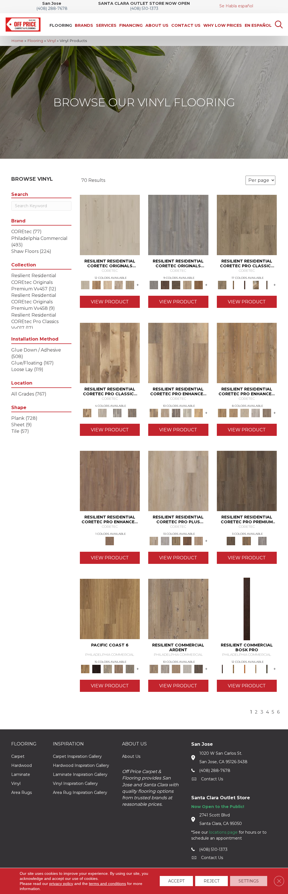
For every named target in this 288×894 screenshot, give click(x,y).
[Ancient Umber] (233, 668)
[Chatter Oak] (176, 668)
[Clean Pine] (187, 668)
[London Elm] (267, 412)
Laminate (20, 774)
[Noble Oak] (187, 284)
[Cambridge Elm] (187, 412)
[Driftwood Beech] (256, 668)
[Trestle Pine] (262, 540)
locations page (223, 832)
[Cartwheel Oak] (256, 284)
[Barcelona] (96, 668)
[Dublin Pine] (256, 412)
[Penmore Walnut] (198, 284)
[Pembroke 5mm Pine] (110, 480)
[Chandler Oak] (267, 284)
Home (17, 40)
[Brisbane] (107, 668)
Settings (248, 881)
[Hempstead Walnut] (165, 284)
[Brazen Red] (244, 668)
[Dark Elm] (198, 668)
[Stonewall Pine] (247, 540)
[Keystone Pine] (176, 284)
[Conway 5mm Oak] (165, 540)
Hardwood (21, 765)
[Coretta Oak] (96, 284)
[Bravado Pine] (178, 224)
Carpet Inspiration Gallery (77, 756)
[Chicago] (130, 668)
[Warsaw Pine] (117, 412)
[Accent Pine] (178, 608)
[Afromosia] (247, 608)
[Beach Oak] (165, 668)
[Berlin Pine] (247, 352)
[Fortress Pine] (247, 480)
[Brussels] (119, 668)
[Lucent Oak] (198, 540)
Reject (211, 881)
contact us (212, 779)
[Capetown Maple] (244, 412)
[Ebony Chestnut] (267, 668)
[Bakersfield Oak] (247, 224)
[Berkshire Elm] (176, 412)
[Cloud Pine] (110, 224)
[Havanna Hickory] (110, 352)
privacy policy (61, 883)
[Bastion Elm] (178, 352)
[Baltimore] (110, 608)
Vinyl (51, 40)
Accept (176, 881)
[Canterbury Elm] (198, 412)
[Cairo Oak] (233, 412)
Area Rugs (21, 792)
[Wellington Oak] (132, 412)
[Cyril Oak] (107, 284)
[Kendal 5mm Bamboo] (187, 540)
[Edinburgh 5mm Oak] (176, 540)
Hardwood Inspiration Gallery (81, 765)
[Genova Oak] (130, 284)
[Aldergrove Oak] (178, 480)
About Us (131, 756)
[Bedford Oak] (165, 412)
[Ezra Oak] (119, 284)
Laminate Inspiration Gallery (80, 774)
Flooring (35, 40)
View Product (110, 301)
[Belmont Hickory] (233, 284)
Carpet (17, 756)
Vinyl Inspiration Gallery (75, 783)
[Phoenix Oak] (102, 412)
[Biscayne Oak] (244, 284)
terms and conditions (107, 883)
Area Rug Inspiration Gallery (80, 792)
